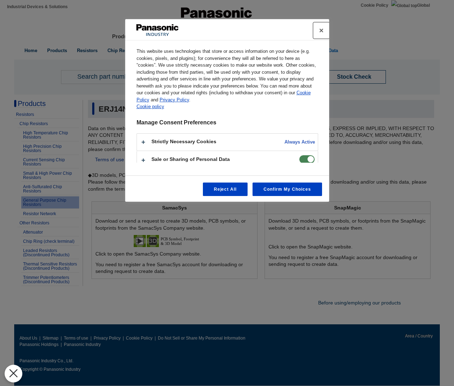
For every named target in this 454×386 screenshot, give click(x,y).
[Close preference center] (321, 30)
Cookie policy (150, 106)
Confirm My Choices (287, 189)
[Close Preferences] (13, 373)
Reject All (225, 189)
